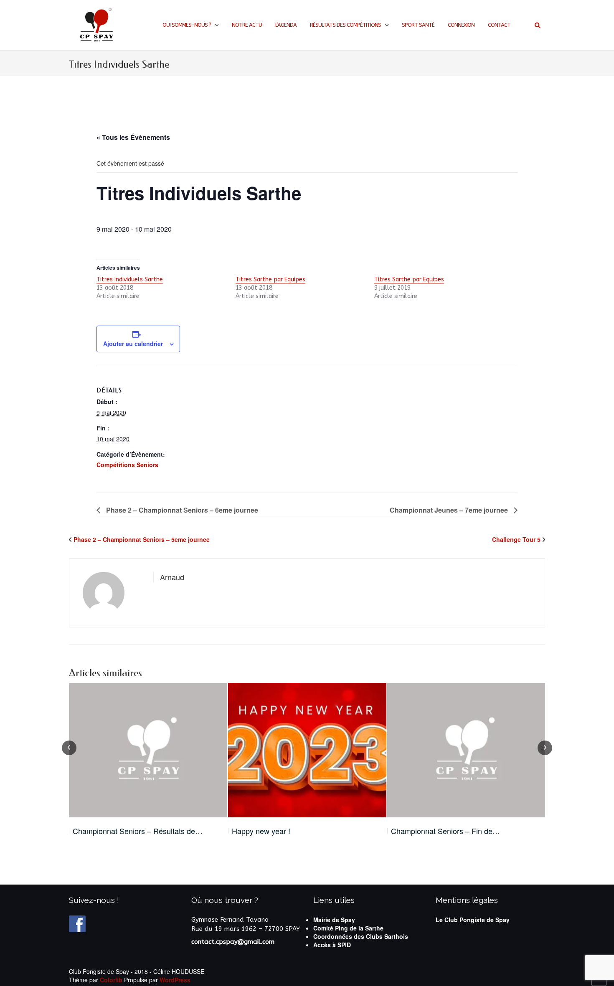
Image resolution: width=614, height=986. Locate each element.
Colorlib (111, 980)
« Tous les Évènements (133, 137)
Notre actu (247, 25)
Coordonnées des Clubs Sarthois (360, 936)
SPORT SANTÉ (418, 25)
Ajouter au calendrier (133, 343)
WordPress (175, 980)
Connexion (461, 25)
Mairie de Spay (334, 919)
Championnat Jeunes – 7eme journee (450, 510)
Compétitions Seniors (127, 464)
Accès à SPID (332, 944)
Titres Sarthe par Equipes (270, 279)
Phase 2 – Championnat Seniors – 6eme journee (181, 510)
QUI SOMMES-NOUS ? (186, 25)
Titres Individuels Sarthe (129, 279)
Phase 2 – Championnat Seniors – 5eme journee (142, 539)
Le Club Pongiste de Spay (473, 919)
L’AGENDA (286, 25)
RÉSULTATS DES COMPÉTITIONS (345, 25)
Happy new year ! (261, 831)
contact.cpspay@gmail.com (232, 942)
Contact (499, 25)
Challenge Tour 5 (516, 539)
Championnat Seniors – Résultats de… (138, 831)
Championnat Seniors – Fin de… (445, 831)
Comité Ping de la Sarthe (348, 928)
